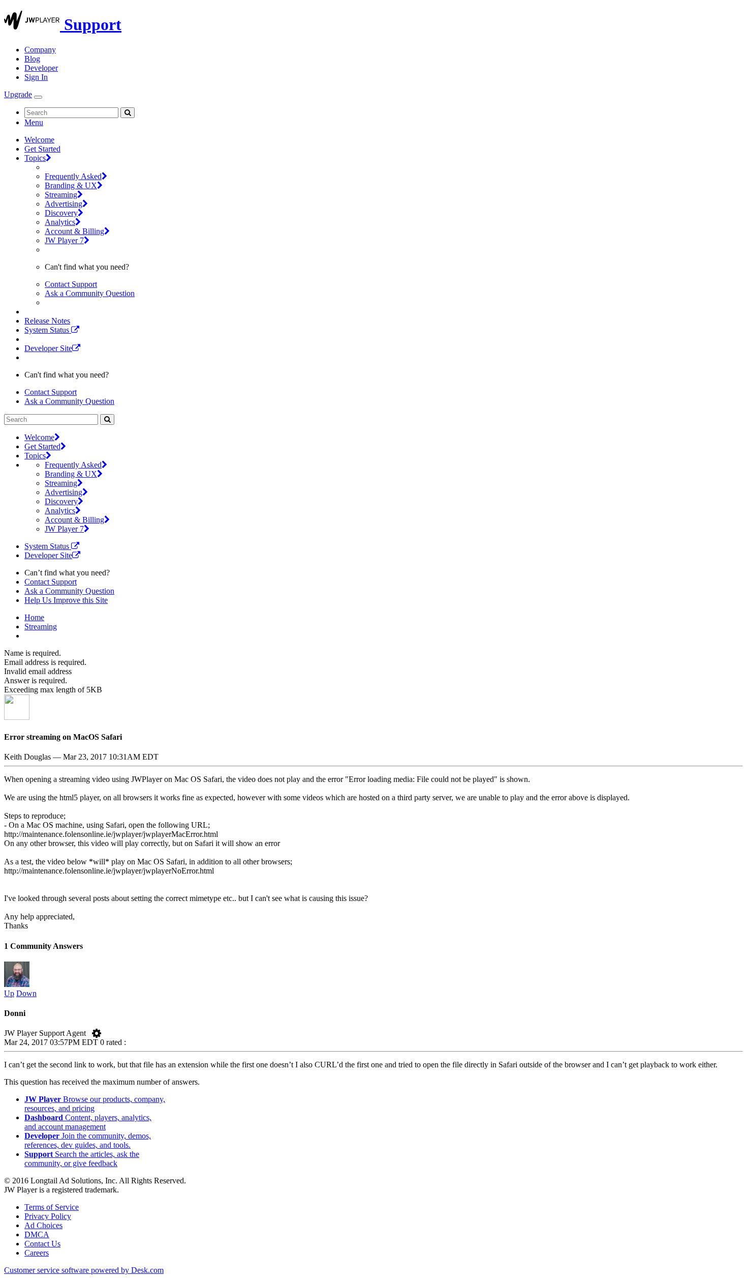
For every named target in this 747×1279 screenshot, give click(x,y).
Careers (36, 1252)
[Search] (127, 112)
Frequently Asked (73, 176)
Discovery (61, 213)
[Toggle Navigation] (38, 97)
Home (34, 617)
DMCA (36, 1234)
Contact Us (42, 1243)
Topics (35, 158)
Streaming (61, 194)
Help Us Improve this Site (66, 600)
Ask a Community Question (90, 293)
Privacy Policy (47, 1216)
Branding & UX (71, 185)
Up (9, 993)
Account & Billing (74, 231)
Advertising (63, 203)
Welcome (39, 139)
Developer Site (48, 348)
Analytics (60, 222)
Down (26, 993)
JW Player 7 (64, 240)
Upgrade (18, 94)
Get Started (42, 148)
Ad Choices (43, 1225)
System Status (47, 330)
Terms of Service (51, 1207)
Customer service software (84, 1270)
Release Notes (47, 320)
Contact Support (71, 284)
